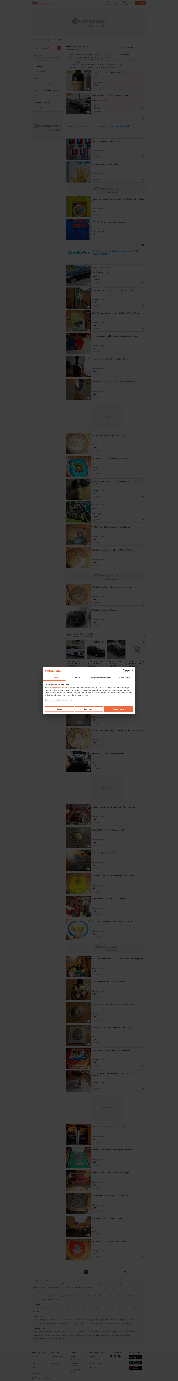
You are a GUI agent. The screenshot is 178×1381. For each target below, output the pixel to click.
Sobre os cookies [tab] (124, 677)
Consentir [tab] (54, 677)
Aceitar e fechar (118, 709)
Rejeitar (59, 709)
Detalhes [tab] (77, 677)
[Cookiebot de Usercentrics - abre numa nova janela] (124, 670)
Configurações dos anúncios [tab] (100, 677)
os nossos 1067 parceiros (59, 687)
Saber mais (88, 709)
